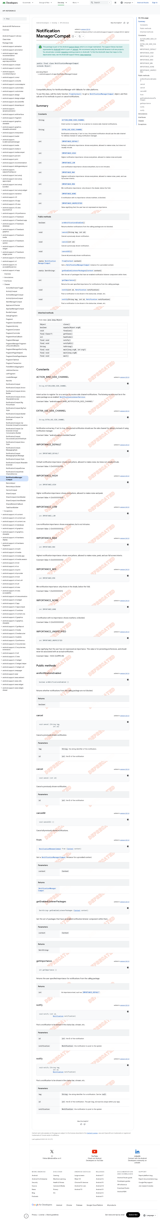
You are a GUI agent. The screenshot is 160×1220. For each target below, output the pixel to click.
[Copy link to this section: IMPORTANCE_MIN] (58, 569)
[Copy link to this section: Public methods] (58, 666)
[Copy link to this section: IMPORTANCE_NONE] (60, 600)
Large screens (79, 1175)
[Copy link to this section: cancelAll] (47, 813)
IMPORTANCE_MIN (68, 184)
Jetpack (75, 49)
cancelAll (66, 251)
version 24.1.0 (124, 445)
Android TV (78, 1189)
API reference (9, 11)
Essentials (27, 3)
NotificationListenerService (72, 397)
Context (70, 261)
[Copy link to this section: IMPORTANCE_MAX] (59, 538)
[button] (14, 46)
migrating (64, 52)
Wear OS (78, 1179)
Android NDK (121, 1192)
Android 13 (99, 1189)
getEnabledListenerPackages (74, 271)
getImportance (68, 280)
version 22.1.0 (85, 29)
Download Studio (123, 1188)
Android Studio (143, 3)
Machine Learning (59, 1179)
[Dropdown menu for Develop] (67, 2)
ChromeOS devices (81, 1182)
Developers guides (123, 1181)
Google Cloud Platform (95, 1205)
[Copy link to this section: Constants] (51, 369)
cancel (65, 232)
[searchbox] (15, 19)
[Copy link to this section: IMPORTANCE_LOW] (59, 507)
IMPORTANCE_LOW (68, 163)
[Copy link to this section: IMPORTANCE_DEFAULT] (63, 444)
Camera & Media (59, 1186)
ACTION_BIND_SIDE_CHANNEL (73, 120)
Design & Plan (44, 3)
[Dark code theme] (128, 383)
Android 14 (100, 1186)
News (34, 1189)
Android (35, 1175)
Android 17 (100, 1175)
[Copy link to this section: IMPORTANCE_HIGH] (60, 476)
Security (35, 1182)
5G (54, 1193)
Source (34, 1186)
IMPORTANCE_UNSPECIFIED (72, 203)
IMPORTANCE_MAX (68, 172)
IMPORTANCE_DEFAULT (70, 141)
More (75, 3)
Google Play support (145, 1182)
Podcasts (35, 1196)
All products (111, 1205)
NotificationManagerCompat (102, 94)
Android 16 (100, 1179)
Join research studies (146, 1186)
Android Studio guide (124, 1178)
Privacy (55, 1189)
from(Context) (75, 94)
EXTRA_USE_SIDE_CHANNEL (72, 130)
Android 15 (100, 1182)
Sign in (154, 3)
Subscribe (133, 1215)
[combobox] (101, 3)
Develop (61, 3)
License (41, 1215)
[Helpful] (124, 23)
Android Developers (42, 23)
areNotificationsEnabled (72, 223)
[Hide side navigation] (26, 1216)
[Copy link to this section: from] (44, 840)
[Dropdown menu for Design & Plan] (52, 2)
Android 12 (100, 1193)
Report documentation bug (148, 1179)
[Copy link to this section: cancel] (45, 715)
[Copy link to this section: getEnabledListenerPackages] (68, 901)
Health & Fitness (58, 1182)
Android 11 (99, 1196)
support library (74, 47)
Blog (33, 1193)
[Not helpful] (127, 23)
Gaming (56, 1175)
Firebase (79, 1205)
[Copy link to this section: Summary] (50, 106)
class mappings (85, 55)
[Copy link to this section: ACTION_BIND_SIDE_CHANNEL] (71, 377)
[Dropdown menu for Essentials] (34, 2)
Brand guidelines (52, 1215)
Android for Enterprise (39, 1179)
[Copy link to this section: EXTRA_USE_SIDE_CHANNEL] (68, 411)
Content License (92, 1133)
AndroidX (57, 49)
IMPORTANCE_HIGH (69, 153)
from (64, 261)
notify (64, 290)
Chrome (69, 1205)
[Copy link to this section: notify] (45, 1005)
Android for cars (80, 1186)
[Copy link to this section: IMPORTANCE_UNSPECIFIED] (68, 631)
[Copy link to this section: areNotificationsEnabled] (63, 673)
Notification (80, 290)
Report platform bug (145, 1175)
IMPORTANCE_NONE (69, 194)
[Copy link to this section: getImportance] (54, 961)
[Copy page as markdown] (80, 36)
